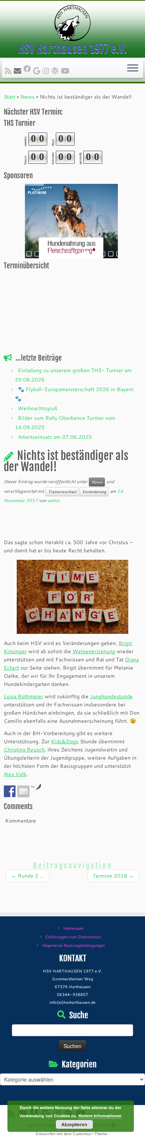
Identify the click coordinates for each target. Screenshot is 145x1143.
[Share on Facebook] (10, 791)
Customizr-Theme (89, 1134)
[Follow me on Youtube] (66, 71)
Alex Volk (15, 774)
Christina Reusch (24, 749)
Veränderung (94, 491)
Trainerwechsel (62, 491)
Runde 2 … (27, 875)
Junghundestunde (111, 696)
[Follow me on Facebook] (28, 68)
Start (9, 96)
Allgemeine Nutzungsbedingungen (73, 945)
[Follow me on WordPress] (56, 71)
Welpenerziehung (93, 651)
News (27, 96)
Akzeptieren (74, 1124)
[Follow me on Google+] (37, 71)
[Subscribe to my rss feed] (9, 71)
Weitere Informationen (100, 1115)
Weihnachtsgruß (38, 408)
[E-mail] (18, 71)
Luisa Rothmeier (23, 696)
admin (54, 500)
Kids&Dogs (64, 741)
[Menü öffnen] (132, 68)
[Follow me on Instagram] (46, 71)
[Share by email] (23, 791)
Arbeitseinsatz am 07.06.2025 (55, 437)
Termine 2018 (113, 875)
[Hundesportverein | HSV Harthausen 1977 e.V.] (72, 23)
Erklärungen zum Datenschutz (73, 937)
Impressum (73, 928)
